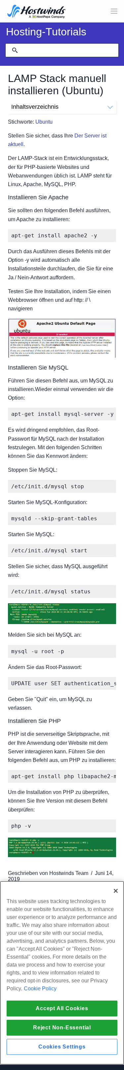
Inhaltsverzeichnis (35, 106)
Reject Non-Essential (62, 1027)
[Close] (115, 891)
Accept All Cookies (62, 1008)
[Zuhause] (36, 12)
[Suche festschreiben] (15, 50)
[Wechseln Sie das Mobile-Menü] (114, 11)
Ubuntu (44, 122)
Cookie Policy (40, 988)
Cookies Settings (62, 1047)
